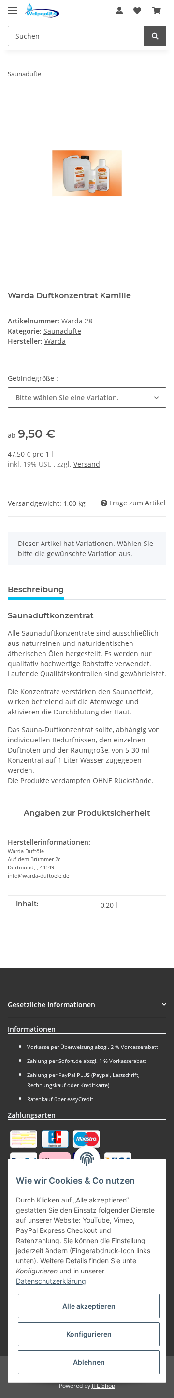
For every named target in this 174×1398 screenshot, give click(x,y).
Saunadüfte (62, 331)
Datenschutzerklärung (51, 1281)
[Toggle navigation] (12, 6)
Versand (86, 464)
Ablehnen (89, 1362)
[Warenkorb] (156, 10)
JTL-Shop (103, 1386)
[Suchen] (155, 36)
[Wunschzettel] (137, 10)
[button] (119, 10)
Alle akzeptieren (89, 1306)
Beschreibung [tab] (36, 589)
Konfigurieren (89, 1334)
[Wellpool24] (42, 11)
